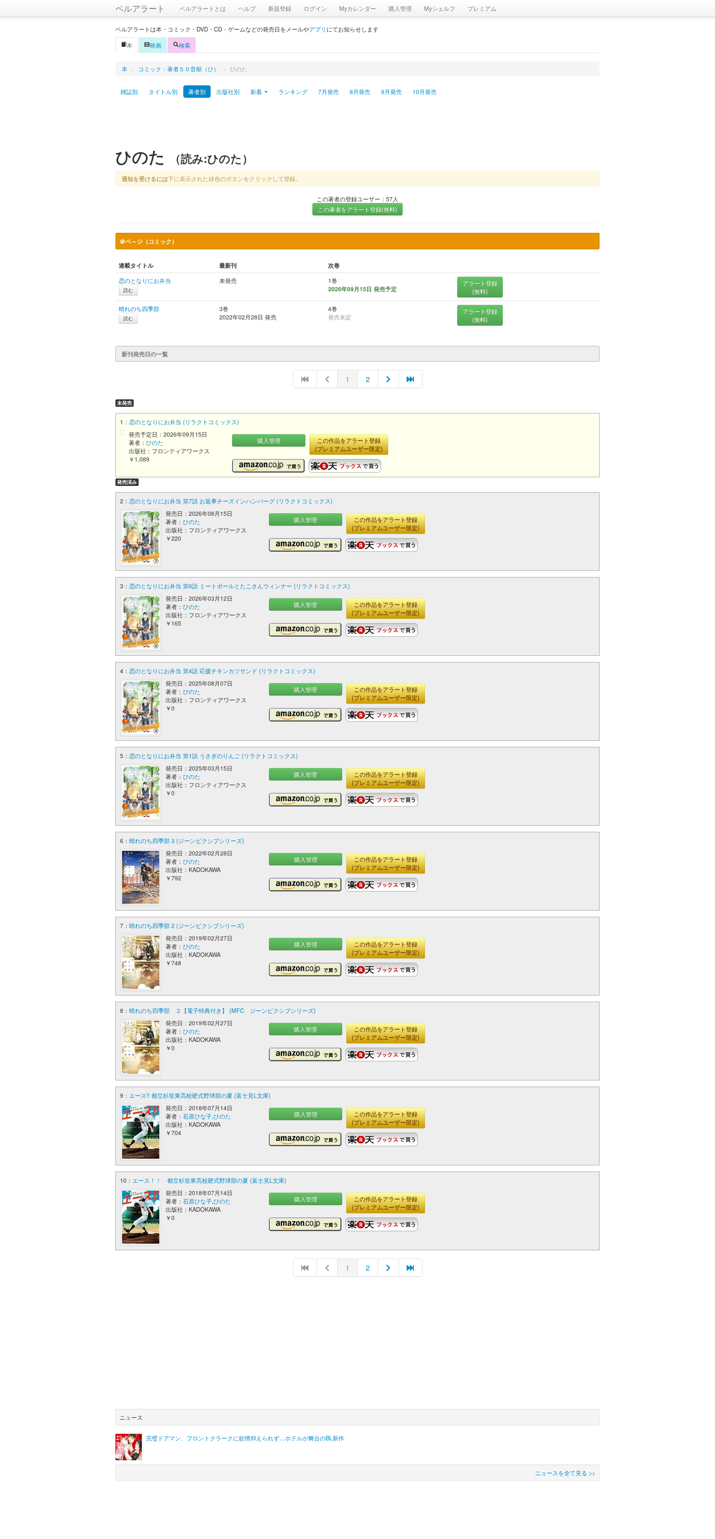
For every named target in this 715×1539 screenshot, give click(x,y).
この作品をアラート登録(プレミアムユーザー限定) (349, 444)
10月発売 (425, 91)
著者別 (197, 91)
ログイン (315, 8)
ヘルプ (247, 8)
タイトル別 (163, 91)
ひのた (154, 442)
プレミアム (482, 8)
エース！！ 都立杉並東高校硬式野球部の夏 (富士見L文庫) (209, 1180)
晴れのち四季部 (139, 308)
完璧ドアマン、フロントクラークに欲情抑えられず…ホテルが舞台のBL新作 (245, 1438)
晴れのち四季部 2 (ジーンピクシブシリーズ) (186, 925)
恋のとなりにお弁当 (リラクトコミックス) (184, 422)
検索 (184, 45)
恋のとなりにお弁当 (145, 280)
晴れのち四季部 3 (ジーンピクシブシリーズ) (186, 840)
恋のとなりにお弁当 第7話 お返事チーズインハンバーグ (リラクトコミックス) (231, 501)
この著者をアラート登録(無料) (357, 209)
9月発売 (391, 91)
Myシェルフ (439, 8)
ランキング (292, 91)
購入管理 (400, 8)
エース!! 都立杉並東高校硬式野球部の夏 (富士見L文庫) (200, 1095)
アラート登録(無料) (480, 287)
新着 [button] (257, 91)
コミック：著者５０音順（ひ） (178, 69)
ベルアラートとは (203, 8)
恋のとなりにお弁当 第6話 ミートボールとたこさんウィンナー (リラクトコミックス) (239, 586)
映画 (155, 45)
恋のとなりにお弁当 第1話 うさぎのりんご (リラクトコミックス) (213, 755)
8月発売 (360, 91)
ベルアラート (140, 8)
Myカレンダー (357, 8)
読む (128, 289)
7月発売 (328, 91)
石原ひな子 (197, 1116)
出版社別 (228, 91)
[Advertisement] (357, 125)
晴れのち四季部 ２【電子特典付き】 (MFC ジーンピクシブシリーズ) (222, 1010)
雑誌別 (129, 91)
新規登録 (279, 8)
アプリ (317, 29)
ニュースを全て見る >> (565, 1473)
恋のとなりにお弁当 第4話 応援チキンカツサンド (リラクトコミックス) (222, 671)
